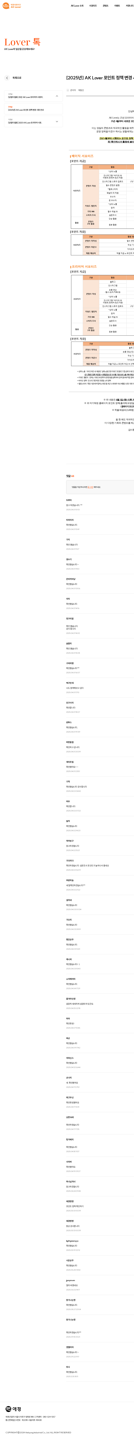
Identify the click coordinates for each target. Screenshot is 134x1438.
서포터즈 (93, 6)
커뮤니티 (129, 6)
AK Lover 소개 (77, 6)
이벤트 (117, 6)
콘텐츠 (105, 6)
